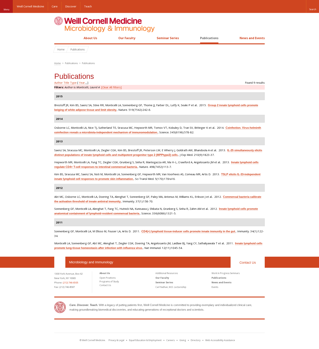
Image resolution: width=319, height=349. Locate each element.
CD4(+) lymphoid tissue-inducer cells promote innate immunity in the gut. (188, 231)
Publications (209, 38)
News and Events (252, 38)
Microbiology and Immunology (91, 262)
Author (58, 82)
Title (66, 82)
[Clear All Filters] (111, 87)
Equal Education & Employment (145, 340)
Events (215, 287)
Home (58, 38)
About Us (90, 38)
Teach (88, 6)
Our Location (59, 262)
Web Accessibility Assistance (220, 340)
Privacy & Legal (116, 340)
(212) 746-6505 (70, 282)
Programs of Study (109, 281)
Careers (170, 340)
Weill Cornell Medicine (30, 6)
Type (73, 82)
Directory (195, 340)
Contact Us (247, 262)
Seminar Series (168, 38)
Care (55, 6)
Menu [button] (6, 9)
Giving (182, 340)
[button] (312, 6)
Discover (70, 6)
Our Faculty (126, 38)
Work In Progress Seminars (226, 273)
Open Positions (108, 277)
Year (82, 82)
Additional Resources (166, 273)
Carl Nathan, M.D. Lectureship (170, 287)
